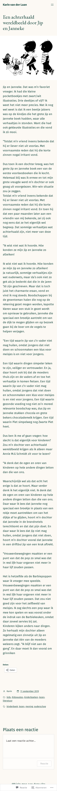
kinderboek (12, 706)
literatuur (7, 700)
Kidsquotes (17, 697)
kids (9, 697)
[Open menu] (52, 5)
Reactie (44, 763)
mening (29, 706)
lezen (41, 697)
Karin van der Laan (15, 4)
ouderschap (40, 706)
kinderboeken (31, 697)
